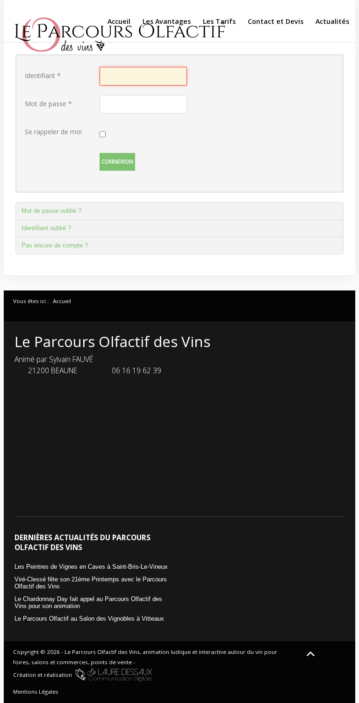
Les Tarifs (219, 21)
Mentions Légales (35, 691)
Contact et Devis (275, 21)
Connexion (117, 161)
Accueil (119, 21)
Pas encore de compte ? (55, 245)
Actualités (332, 21)
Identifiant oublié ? (46, 228)
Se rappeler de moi (53, 131)
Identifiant (43, 75)
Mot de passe (48, 103)
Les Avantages (167, 21)
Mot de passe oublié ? (51, 210)
